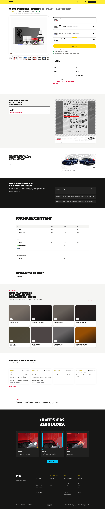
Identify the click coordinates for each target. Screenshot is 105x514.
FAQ (67, 2)
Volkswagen (19, 276)
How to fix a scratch (67, 485)
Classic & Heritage (39, 485)
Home (10, 5)
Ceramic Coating (35, 2)
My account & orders (68, 478)
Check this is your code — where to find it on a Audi (63, 81)
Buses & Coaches (39, 492)
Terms (79, 480)
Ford (50, 487)
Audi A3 (26, 402)
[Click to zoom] (29, 35)
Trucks (37, 490)
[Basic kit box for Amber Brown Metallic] (11, 58)
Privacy (79, 490)
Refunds (79, 487)
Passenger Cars (39, 480)
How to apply (53, 2)
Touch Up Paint (27, 2)
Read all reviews (12, 386)
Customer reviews (61, 2)
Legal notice (80, 478)
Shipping (79, 485)
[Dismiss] (15, 510)
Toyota (51, 483)
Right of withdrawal (81, 483)
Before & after (66, 492)
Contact (65, 497)
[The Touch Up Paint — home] (11, 2)
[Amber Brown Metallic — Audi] (15, 58)
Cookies (79, 492)
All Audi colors (91, 301)
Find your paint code (44, 2)
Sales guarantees (67, 494)
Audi (20, 5)
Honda (51, 485)
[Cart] (86, 2)
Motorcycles (38, 483)
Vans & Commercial (39, 487)
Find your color (92, 1)
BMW (51, 480)
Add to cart (74, 46)
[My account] (83, 2)
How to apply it (56, 83)
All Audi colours (20, 402)
